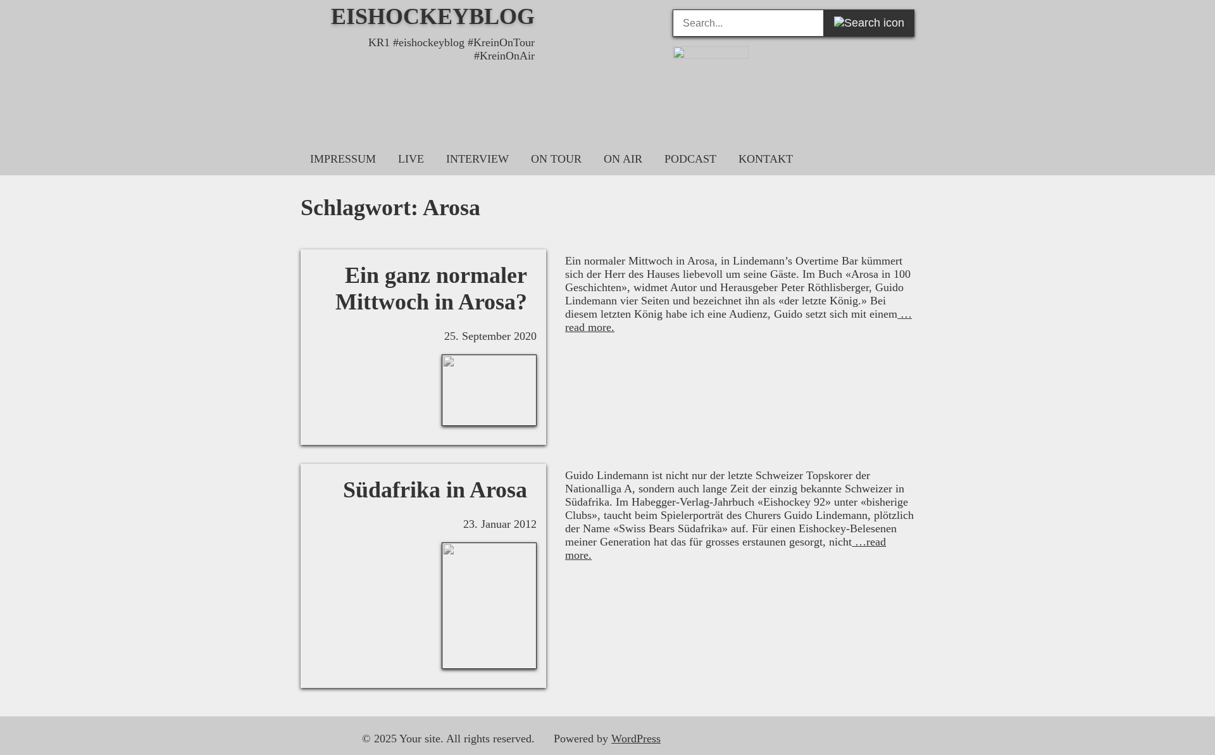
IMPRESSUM (343, 159)
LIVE (411, 159)
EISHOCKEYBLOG (433, 16)
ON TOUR (556, 159)
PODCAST (690, 159)
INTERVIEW (477, 159)
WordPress (636, 738)
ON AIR (623, 159)
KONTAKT (765, 159)
